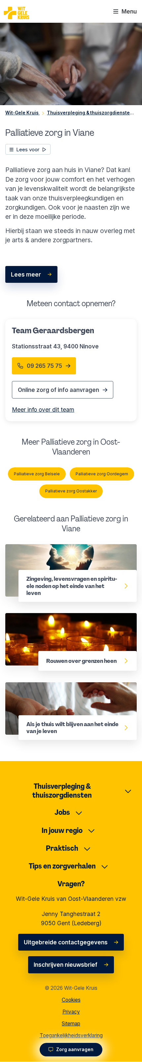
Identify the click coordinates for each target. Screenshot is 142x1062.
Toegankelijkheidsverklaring (71, 1035)
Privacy (71, 1012)
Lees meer (26, 274)
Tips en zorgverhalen (62, 866)
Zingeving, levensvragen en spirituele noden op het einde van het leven (70, 553)
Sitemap (71, 1023)
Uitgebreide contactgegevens (66, 942)
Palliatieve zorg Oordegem (102, 473)
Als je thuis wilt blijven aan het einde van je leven (63, 691)
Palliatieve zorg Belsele (37, 473)
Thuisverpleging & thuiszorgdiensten (62, 791)
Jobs (62, 812)
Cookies (71, 1000)
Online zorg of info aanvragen (58, 389)
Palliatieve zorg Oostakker (71, 490)
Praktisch (62, 848)
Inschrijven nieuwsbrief (65, 964)
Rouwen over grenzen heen (43, 617)
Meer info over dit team (43, 409)
